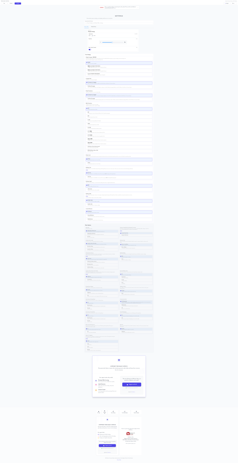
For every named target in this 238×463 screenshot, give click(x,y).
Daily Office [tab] (86, 27)
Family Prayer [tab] (93, 27)
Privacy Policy (119, 460)
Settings (18, 3)
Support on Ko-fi (133, 384)
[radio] (119, 63)
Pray (4, 3)
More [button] (233, 3)
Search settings (89, 21)
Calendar (11, 3)
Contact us (133, 392)
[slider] (112, 42)
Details (87, 170)
